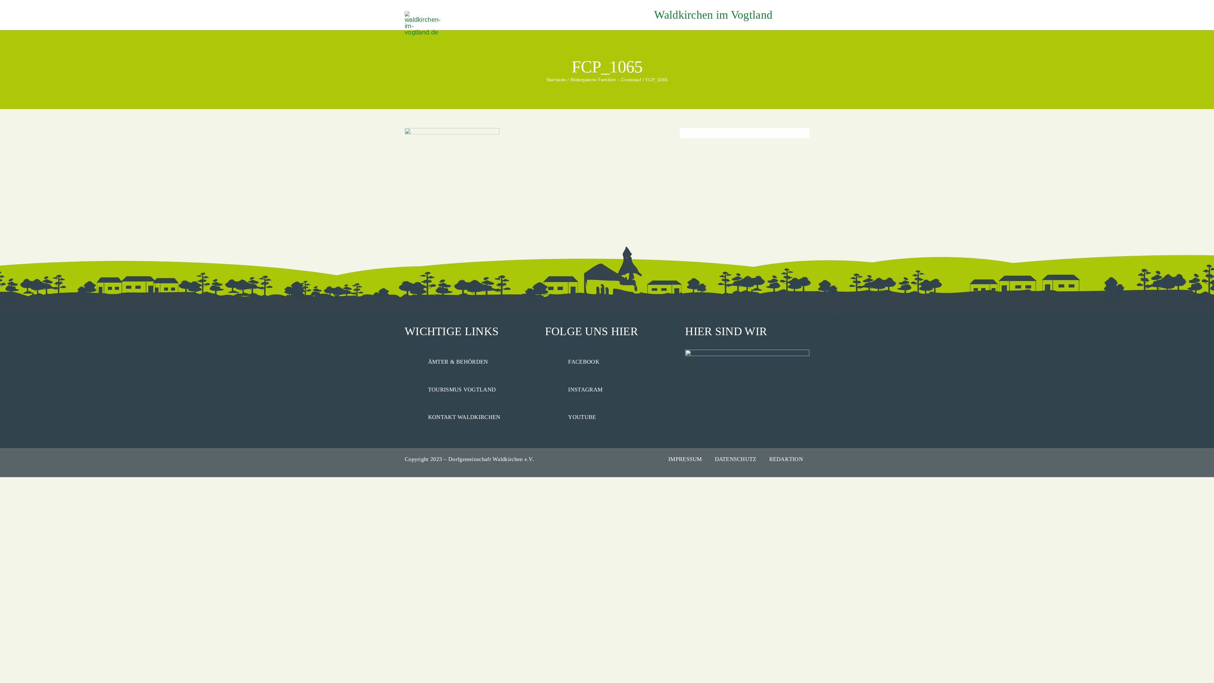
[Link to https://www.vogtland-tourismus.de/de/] (413, 388)
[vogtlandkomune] (424, 14)
